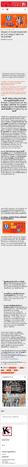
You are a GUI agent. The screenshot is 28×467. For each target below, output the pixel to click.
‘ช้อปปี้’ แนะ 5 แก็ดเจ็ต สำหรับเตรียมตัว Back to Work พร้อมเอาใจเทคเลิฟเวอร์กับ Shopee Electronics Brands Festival (13, 83)
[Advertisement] (14, 56)
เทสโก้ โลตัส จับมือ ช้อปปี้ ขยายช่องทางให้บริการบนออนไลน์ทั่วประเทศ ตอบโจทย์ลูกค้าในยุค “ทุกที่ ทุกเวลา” (13, 93)
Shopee (13, 29)
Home (2, 29)
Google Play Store (12, 364)
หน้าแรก (3, 445)
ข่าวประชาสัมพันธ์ (7, 29)
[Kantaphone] (7, 10)
